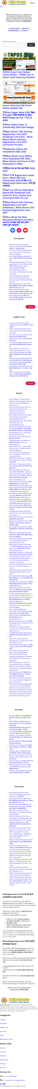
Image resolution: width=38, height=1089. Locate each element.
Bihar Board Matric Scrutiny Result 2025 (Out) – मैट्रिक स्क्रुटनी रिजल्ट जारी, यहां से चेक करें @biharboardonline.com (20, 501)
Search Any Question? (9, 41)
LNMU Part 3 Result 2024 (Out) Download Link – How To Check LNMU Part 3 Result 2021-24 (21, 641)
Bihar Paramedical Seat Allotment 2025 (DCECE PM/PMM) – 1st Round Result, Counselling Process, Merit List (20, 472)
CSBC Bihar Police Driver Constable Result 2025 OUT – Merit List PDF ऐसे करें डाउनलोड (20, 460)
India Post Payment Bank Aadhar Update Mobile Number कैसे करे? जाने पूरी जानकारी (21, 325)
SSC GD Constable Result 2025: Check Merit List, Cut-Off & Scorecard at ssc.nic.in (20, 566)
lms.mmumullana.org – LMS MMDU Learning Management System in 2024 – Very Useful (20, 836)
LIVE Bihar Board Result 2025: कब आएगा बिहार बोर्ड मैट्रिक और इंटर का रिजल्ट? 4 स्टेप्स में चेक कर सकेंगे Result (21, 584)
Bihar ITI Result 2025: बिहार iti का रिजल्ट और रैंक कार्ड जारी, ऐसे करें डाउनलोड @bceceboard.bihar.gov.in (20, 478)
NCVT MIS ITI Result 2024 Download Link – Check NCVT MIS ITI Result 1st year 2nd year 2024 (20, 680)
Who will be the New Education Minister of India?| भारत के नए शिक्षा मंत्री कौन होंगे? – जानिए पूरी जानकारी (18, 221)
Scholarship (13, 30)
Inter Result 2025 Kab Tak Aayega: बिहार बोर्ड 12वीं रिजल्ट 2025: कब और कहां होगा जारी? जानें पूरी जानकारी (21, 578)
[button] (1, 7)
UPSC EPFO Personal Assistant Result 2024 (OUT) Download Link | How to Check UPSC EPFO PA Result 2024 (20, 694)
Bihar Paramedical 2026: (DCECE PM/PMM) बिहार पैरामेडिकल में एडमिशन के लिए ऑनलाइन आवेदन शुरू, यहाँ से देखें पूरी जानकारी (21, 291)
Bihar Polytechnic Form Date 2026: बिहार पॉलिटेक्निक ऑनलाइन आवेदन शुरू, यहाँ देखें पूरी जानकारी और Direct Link (21, 286)
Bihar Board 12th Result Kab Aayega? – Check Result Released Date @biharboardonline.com (20, 540)
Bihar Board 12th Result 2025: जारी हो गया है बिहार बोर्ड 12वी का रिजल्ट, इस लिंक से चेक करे (21, 529)
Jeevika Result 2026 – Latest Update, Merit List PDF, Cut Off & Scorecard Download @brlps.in (20, 448)
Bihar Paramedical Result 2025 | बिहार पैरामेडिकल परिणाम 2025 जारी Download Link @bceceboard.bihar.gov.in (20, 489)
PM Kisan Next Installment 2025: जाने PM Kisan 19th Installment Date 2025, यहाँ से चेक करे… (20, 757)
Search (31, 45)
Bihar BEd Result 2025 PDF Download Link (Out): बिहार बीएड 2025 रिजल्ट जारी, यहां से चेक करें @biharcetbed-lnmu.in (20, 495)
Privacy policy (4, 1060)
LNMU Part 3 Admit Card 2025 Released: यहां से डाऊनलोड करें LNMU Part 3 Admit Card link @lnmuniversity (20, 847)
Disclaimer (3, 1056)
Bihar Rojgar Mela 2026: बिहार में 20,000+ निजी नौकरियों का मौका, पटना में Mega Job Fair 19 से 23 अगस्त (19, 116)
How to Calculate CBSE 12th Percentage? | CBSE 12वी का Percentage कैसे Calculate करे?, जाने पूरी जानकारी (21, 611)
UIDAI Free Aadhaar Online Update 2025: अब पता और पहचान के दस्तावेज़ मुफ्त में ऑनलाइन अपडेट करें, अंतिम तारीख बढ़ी (20, 374)
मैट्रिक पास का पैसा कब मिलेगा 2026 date (19, 169)
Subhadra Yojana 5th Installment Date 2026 (15, 150)
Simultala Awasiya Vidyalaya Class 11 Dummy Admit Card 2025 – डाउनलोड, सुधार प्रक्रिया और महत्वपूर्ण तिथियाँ (20, 806)
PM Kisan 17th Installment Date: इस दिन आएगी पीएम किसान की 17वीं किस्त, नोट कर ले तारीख (20, 737)
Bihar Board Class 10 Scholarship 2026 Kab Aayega (18, 126)
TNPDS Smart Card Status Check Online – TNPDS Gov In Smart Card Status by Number (19, 75)
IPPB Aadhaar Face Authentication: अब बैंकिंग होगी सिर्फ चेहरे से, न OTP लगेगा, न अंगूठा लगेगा (20, 368)
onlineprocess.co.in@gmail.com (15, 1080)
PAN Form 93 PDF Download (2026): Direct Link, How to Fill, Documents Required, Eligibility (20, 252)
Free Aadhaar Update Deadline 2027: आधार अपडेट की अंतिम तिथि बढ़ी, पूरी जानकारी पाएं (20, 344)
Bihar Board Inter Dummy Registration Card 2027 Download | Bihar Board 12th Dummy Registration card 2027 (18, 207)
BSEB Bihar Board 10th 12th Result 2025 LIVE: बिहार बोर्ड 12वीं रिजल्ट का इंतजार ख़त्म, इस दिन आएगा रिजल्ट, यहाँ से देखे (20, 589)
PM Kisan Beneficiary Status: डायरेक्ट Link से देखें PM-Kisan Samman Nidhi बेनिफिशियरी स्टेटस (20, 767)
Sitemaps (3, 1063)
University (3, 1031)
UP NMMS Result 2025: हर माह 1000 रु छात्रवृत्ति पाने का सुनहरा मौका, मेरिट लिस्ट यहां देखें (20, 635)
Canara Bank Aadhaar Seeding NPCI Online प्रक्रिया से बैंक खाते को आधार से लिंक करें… (20, 258)
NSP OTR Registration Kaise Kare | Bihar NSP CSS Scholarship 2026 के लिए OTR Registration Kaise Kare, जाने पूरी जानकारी (19, 180)
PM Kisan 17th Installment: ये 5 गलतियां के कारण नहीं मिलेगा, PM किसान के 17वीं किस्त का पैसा (20, 747)
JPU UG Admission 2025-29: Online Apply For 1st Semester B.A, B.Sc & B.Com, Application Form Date (20, 830)
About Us (3, 1048)
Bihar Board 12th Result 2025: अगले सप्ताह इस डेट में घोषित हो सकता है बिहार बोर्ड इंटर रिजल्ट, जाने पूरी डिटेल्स (21, 534)
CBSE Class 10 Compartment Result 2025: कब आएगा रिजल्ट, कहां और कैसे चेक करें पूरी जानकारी (20, 466)
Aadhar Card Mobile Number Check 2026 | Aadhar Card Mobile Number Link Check (20, 331)
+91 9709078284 (11, 1076)
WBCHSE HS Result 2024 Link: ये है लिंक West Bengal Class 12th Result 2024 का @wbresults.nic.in (21, 623)
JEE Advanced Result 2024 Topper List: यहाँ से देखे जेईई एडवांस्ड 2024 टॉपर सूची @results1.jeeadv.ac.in (20, 599)
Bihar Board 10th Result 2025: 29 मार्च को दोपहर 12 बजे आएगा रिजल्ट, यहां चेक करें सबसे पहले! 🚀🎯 (20, 523)
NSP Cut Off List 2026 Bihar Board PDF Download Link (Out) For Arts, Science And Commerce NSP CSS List (18, 193)
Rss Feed (2, 1067)
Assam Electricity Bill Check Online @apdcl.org (17, 106)
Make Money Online (6, 1039)
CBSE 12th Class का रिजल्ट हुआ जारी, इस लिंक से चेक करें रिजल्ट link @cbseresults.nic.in (20, 617)
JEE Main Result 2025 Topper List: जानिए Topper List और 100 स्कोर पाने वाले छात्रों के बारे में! (21, 646)
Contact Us (3, 1052)
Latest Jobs (15, 28)
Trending (2, 1019)
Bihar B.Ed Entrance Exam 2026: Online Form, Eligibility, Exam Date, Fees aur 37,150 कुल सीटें (20, 794)
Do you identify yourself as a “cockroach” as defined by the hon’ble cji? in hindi (20, 272)
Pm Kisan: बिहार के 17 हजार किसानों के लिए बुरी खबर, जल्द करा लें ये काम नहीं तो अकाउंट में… (20, 717)
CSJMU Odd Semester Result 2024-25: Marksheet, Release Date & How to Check (20, 572)
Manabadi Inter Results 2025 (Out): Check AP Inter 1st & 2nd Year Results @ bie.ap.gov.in (20, 513)
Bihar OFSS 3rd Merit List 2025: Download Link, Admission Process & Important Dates (20, 812)
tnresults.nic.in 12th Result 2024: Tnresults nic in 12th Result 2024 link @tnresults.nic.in (20, 629)
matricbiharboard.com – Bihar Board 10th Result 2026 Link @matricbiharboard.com (20, 423)
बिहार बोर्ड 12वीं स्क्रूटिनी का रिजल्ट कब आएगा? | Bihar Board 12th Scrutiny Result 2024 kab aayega (20, 605)
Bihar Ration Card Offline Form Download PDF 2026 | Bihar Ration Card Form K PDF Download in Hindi (19, 159)
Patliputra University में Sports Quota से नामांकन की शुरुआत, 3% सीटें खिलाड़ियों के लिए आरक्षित (20, 841)
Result (25, 28)
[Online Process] (14, 3)
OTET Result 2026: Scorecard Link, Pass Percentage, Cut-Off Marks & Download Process (19, 454)
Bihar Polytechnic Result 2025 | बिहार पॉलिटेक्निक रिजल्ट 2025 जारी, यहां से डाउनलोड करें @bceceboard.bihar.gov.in (20, 483)
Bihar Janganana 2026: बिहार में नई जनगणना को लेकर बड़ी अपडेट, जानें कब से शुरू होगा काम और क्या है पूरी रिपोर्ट (20, 297)
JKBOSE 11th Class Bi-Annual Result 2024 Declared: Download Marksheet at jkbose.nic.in (20, 668)
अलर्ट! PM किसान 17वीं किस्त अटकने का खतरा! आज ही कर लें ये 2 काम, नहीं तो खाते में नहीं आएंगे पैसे (20, 723)
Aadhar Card (4, 1027)
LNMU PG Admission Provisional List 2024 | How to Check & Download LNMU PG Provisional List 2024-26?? (20, 875)
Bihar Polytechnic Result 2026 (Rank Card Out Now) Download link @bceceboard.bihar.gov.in (20, 417)
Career (24, 30)
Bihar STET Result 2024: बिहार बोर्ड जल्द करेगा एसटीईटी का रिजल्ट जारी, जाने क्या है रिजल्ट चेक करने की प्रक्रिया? (20, 674)
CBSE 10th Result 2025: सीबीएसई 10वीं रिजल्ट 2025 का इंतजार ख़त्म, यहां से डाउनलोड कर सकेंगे (20, 507)
